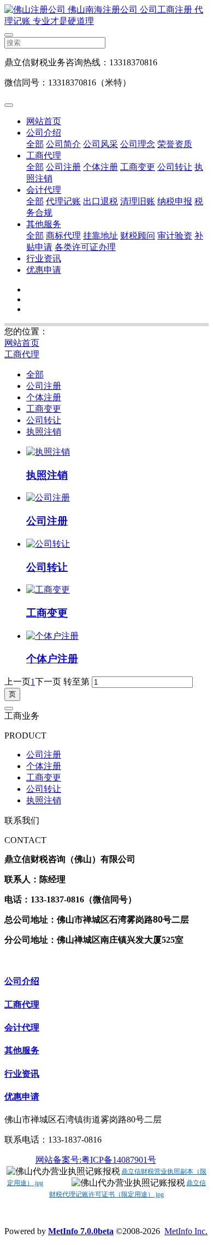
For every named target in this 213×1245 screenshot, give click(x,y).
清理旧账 (137, 201)
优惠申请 (43, 269)
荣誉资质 (174, 144)
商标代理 (63, 235)
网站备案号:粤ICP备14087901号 (96, 1159)
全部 (35, 144)
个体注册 (100, 167)
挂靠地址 (100, 235)
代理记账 (63, 201)
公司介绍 (43, 132)
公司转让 (174, 167)
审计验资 (174, 235)
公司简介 (63, 144)
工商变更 (137, 167)
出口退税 (100, 201)
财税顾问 (137, 235)
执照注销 (43, 431)
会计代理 (43, 189)
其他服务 (43, 224)
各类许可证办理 (85, 247)
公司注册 (63, 167)
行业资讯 (43, 258)
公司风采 (100, 144)
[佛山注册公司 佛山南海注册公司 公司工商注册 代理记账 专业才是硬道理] (106, 15)
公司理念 (137, 144)
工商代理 (43, 155)
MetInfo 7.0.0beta (81, 1231)
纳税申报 (174, 201)
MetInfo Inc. (186, 1231)
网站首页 (43, 121)
